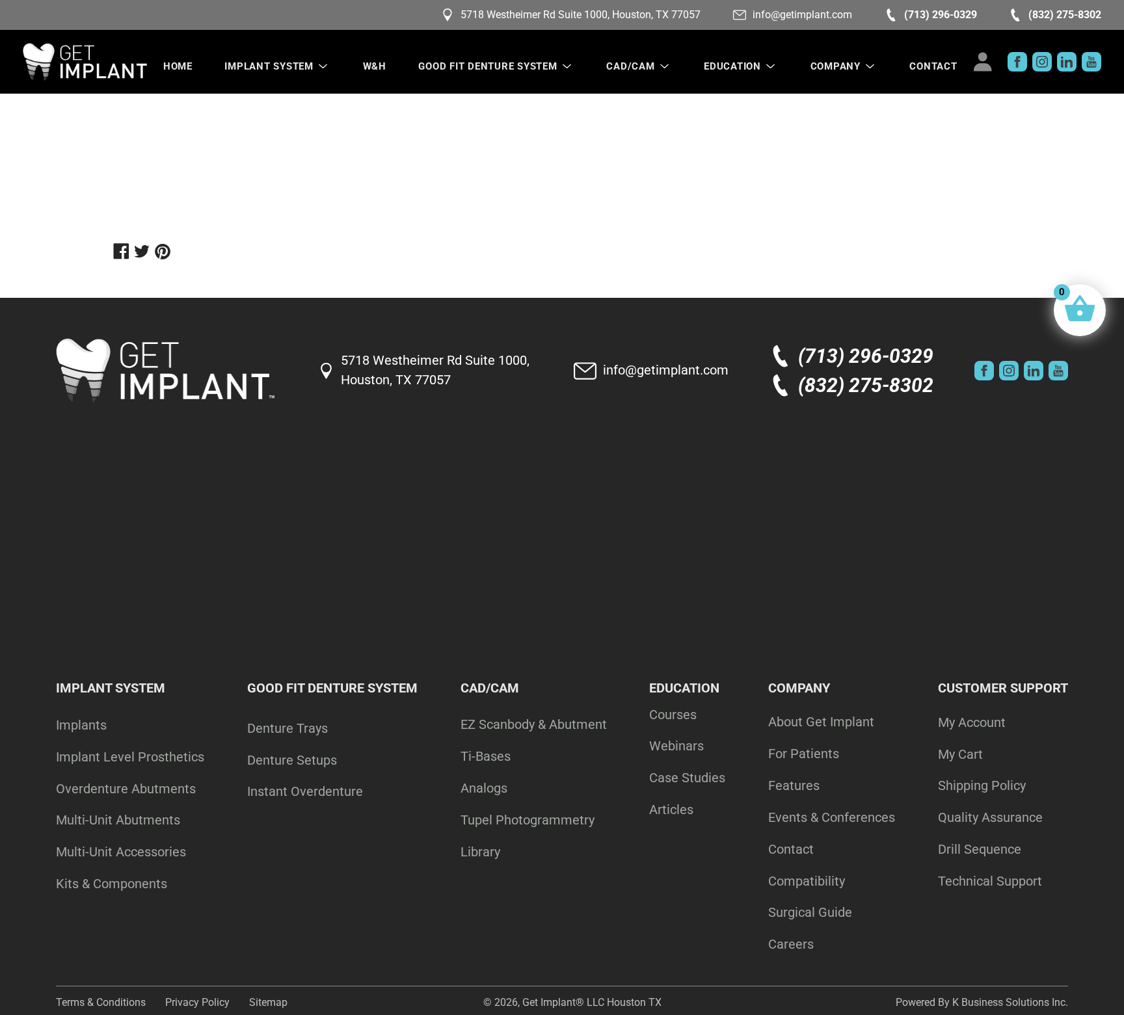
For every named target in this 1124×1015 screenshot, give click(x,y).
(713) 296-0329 (940, 14)
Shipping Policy (982, 785)
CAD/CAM (630, 66)
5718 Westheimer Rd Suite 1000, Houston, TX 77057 (581, 14)
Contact (933, 66)
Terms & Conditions (101, 1002)
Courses (673, 714)
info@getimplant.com (802, 14)
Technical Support (990, 881)
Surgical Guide (810, 912)
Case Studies (687, 777)
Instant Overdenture (305, 791)
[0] (1080, 310)
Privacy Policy (197, 1002)
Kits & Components (111, 883)
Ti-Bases (486, 756)
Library (480, 852)
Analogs (484, 788)
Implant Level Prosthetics (130, 757)
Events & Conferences (831, 817)
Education (732, 66)
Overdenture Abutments (126, 789)
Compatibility (806, 881)
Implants (81, 725)
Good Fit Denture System (487, 66)
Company (835, 66)
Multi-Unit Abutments (118, 820)
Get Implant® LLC (563, 1002)
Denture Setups (292, 760)
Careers (791, 944)
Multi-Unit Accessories (121, 852)
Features (794, 785)
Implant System (269, 66)
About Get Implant (821, 722)
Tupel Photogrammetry (528, 820)
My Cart (960, 754)
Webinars (676, 746)
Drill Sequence (979, 849)
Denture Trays (287, 728)
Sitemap (268, 1002)
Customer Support (1003, 688)
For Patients (803, 753)
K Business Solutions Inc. (1010, 1002)
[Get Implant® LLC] (85, 62)
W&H (374, 66)
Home (178, 66)
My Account (972, 722)
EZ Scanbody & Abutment (534, 724)
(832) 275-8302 (1064, 14)
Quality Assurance (990, 817)
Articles (671, 809)
